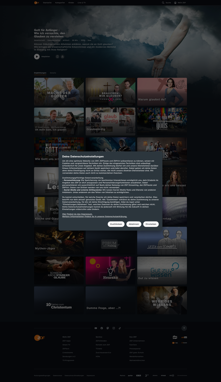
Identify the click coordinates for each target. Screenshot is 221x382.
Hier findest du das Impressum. (77, 214)
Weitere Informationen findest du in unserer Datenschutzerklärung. (94, 216)
